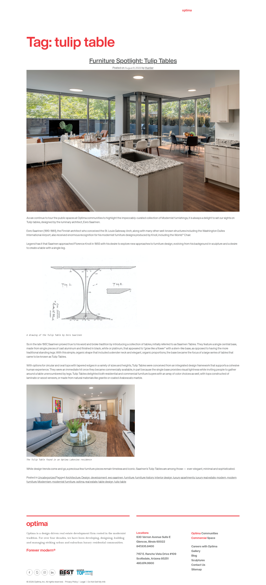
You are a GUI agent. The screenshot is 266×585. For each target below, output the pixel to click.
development (99, 477)
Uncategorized (47, 477)
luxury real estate (206, 477)
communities (196, 10)
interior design (163, 477)
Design (85, 477)
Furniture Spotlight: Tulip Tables (133, 60)
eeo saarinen (115, 477)
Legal (82, 581)
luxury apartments (184, 477)
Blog (194, 556)
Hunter (149, 68)
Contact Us (198, 565)
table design (105, 482)
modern (221, 477)
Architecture (73, 477)
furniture (129, 477)
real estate (91, 482)
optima (80, 482)
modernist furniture (63, 482)
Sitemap (196, 569)
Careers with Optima (204, 546)
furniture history (144, 477)
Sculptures (198, 560)
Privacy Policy (71, 581)
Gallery (195, 551)
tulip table (120, 482)
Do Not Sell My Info (96, 581)
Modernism (44, 482)
